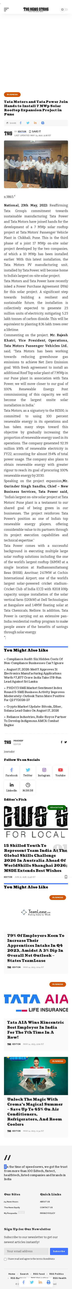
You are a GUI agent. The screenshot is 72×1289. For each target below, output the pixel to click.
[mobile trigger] (7, 9)
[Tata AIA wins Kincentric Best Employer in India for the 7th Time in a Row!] (36, 999)
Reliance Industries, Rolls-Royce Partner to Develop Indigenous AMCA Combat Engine (35, 721)
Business (12, 94)
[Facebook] (61, 742)
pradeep (18, 741)
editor (22, 131)
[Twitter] (28, 772)
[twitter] (65, 742)
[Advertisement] (36, 51)
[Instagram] (44, 772)
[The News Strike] (36, 9)
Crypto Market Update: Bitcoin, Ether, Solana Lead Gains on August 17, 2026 (33, 709)
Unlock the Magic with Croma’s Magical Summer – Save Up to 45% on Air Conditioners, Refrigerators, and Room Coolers (35, 1112)
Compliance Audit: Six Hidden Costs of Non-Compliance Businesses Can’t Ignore (34, 661)
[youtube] (60, 772)
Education (56, 807)
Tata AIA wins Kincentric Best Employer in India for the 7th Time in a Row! (35, 1030)
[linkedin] (11, 787)
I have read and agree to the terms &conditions (31, 1259)
